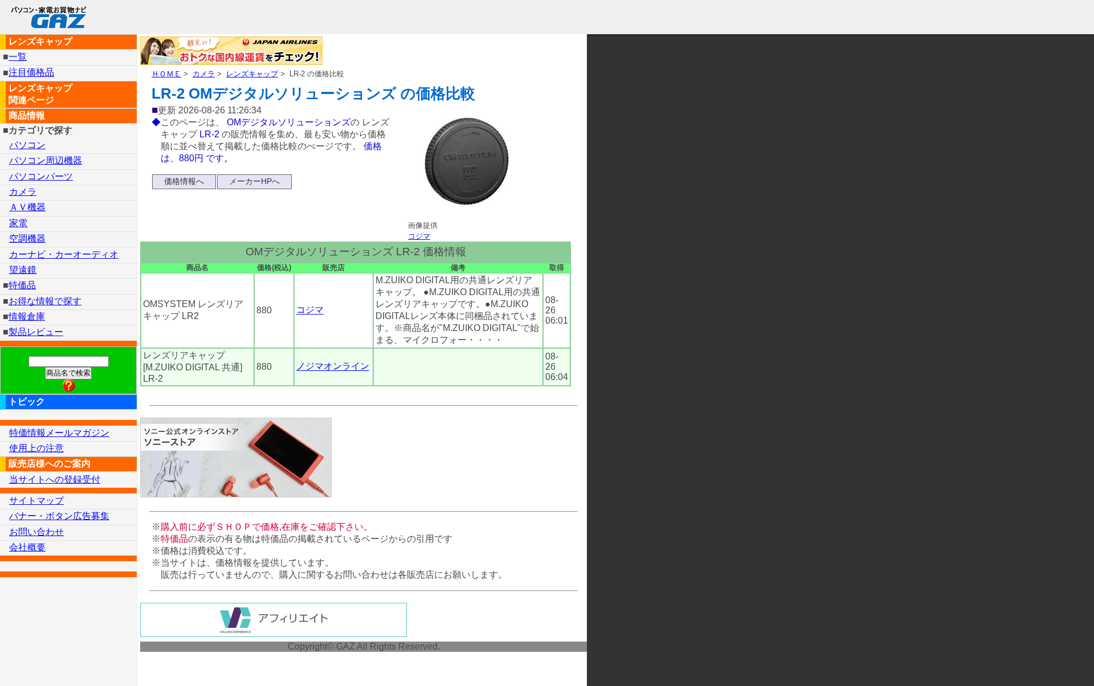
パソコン (27, 145)
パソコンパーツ (41, 176)
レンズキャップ (252, 74)
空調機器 (27, 238)
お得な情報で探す (45, 301)
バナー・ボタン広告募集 (59, 516)
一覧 (18, 57)
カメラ (204, 74)
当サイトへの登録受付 (54, 479)
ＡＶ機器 (27, 207)
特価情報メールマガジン (59, 433)
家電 (18, 223)
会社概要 (27, 547)
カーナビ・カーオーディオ (64, 254)
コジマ (419, 236)
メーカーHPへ (254, 181)
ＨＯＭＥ (166, 74)
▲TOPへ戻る (1045, 662)
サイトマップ (36, 500)
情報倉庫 (27, 316)
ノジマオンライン (332, 366)
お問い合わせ (36, 532)
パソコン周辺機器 (45, 160)
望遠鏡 (22, 270)
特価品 (22, 285)
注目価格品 (31, 72)
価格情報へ (184, 181)
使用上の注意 (36, 448)
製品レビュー (36, 332)
